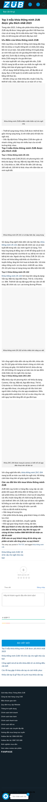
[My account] (38, 4)
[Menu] (30, 4)
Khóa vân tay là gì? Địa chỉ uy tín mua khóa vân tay (22, 675)
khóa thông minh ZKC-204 (32, 472)
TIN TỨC (21, 544)
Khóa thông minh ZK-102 (12, 276)
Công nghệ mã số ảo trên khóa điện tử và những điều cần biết (23, 664)
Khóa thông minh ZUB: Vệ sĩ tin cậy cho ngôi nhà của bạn (12, 555)
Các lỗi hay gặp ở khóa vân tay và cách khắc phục (22, 670)
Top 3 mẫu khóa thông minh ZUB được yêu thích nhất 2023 (23, 650)
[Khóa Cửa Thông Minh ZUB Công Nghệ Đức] (14, 4)
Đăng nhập (41, 587)
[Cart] (43, 4)
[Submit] (42, 12)
